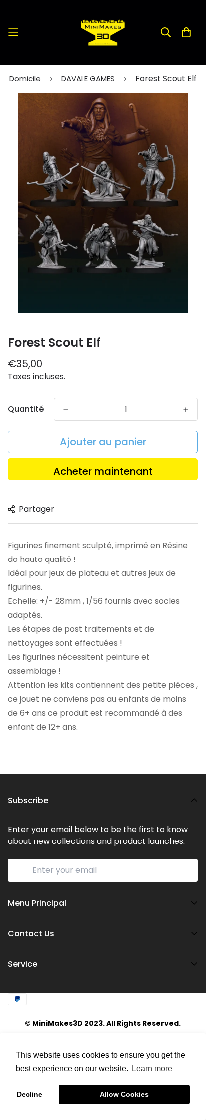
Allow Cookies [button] (124, 1094)
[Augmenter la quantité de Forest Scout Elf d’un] (186, 409)
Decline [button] (29, 1094)
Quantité (26, 409)
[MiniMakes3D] (103, 32)
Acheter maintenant (103, 471)
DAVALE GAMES (88, 78)
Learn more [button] (152, 1068)
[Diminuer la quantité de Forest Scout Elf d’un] (66, 409)
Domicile (25, 78)
